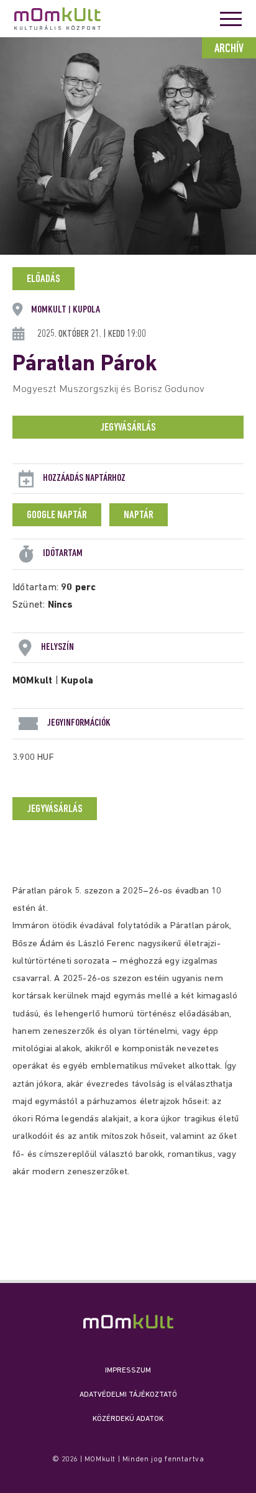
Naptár (138, 515)
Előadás (43, 279)
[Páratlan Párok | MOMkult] (128, 1321)
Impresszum (128, 1370)
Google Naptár (57, 515)
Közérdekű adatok (128, 1419)
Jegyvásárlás (128, 428)
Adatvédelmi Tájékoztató (128, 1395)
